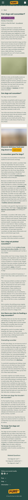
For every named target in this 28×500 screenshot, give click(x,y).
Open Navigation (3, 3)
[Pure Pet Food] (14, 4)
